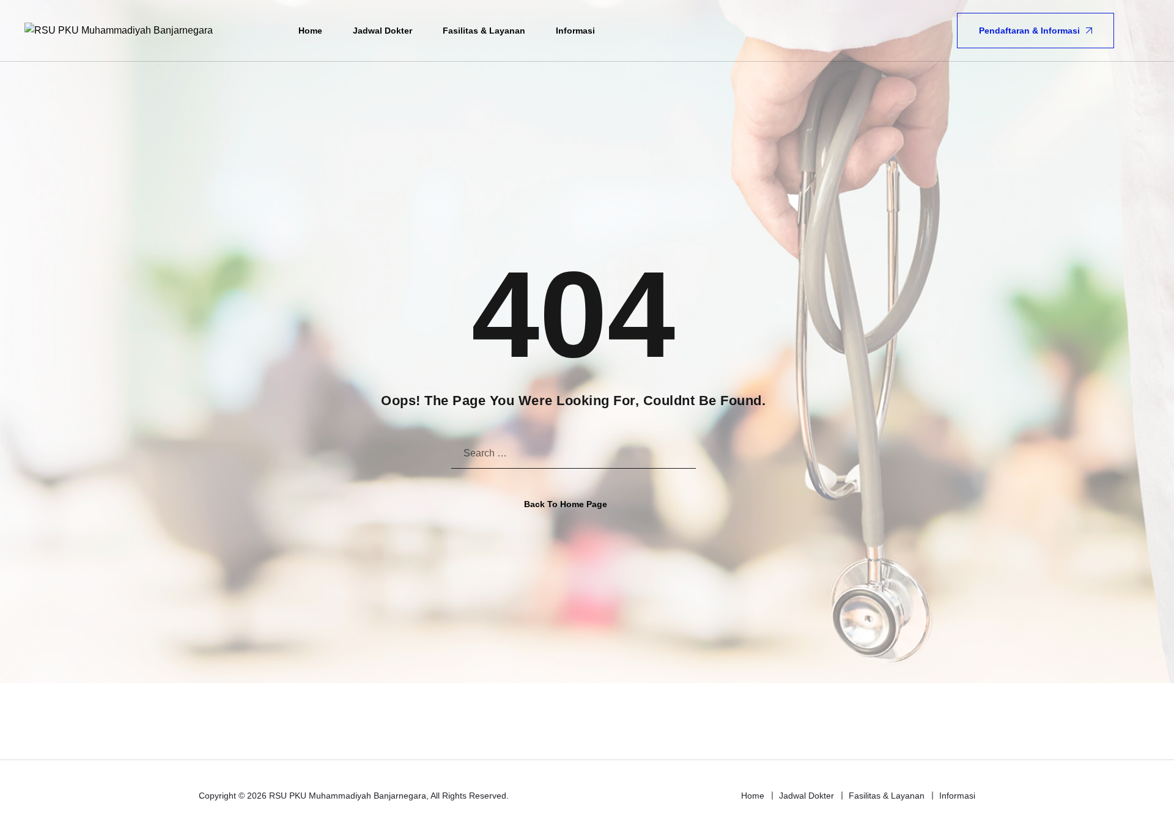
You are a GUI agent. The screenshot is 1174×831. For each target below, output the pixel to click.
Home (310, 30)
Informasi (575, 30)
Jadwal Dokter (382, 30)
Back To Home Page (565, 504)
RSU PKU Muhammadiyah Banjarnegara (347, 795)
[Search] (1141, 30)
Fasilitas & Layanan (484, 30)
